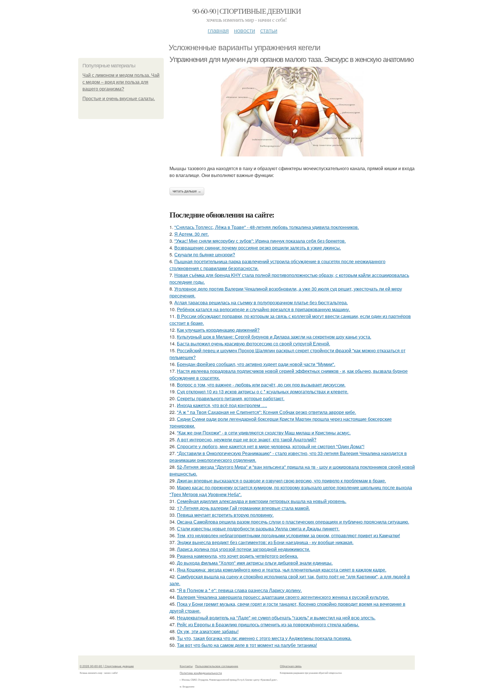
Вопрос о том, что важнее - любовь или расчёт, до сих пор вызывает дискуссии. (261, 384)
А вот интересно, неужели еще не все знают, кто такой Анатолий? (246, 439)
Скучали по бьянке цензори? (204, 254)
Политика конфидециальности (201, 673)
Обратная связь (291, 666)
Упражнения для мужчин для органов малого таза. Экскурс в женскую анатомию (291, 59)
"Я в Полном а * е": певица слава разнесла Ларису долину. (239, 590)
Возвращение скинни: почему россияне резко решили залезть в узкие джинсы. (257, 247)
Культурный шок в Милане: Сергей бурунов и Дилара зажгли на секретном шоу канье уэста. (274, 336)
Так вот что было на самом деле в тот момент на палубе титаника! (247, 645)
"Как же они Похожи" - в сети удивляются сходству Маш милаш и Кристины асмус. (264, 432)
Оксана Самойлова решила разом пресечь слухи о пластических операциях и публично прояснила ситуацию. (293, 521)
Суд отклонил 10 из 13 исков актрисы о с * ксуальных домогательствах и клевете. (262, 391)
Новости (244, 30)
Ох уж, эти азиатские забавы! (208, 631)
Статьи (268, 30)
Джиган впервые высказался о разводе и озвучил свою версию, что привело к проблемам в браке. (281, 480)
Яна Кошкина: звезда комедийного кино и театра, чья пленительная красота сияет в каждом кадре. (281, 569)
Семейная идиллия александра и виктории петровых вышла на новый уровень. (261, 501)
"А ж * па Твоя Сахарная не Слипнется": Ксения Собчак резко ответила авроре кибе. (266, 412)
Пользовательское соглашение (216, 666)
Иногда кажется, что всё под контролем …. (222, 405)
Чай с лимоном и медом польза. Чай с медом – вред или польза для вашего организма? (120, 82)
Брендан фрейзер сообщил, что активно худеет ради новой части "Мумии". (256, 364)
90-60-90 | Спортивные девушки (246, 11)
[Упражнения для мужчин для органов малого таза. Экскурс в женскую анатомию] (292, 111)
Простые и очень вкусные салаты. (118, 98)
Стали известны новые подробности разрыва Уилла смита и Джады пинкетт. (258, 528)
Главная (218, 30)
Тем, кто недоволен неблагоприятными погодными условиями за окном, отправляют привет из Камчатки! (288, 535)
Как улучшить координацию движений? (218, 330)
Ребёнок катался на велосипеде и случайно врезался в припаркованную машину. (263, 309)
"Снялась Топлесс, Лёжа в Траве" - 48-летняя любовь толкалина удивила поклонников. (266, 227)
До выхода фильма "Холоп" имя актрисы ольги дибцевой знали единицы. (255, 563)
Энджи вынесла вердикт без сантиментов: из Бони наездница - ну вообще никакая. (265, 542)
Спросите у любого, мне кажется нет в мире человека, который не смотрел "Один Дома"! (270, 446)
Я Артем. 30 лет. (191, 234)
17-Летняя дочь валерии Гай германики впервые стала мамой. (243, 508)
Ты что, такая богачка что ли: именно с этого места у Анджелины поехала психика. (264, 638)
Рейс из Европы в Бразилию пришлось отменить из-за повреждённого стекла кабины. (268, 624)
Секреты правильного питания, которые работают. (230, 398)
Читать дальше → (187, 191)
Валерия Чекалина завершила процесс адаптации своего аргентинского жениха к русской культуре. (283, 597)
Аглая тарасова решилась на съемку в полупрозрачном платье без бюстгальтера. (261, 302)
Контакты (186, 666)
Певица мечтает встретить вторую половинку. (225, 515)
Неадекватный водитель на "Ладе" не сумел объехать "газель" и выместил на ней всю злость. (276, 617)
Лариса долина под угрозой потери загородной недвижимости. (243, 549)
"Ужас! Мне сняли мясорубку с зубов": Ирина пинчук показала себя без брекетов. (260, 241)
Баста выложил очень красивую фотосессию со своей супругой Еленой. (253, 343)
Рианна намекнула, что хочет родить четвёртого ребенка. (237, 556)
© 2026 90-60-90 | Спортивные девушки (107, 666)
